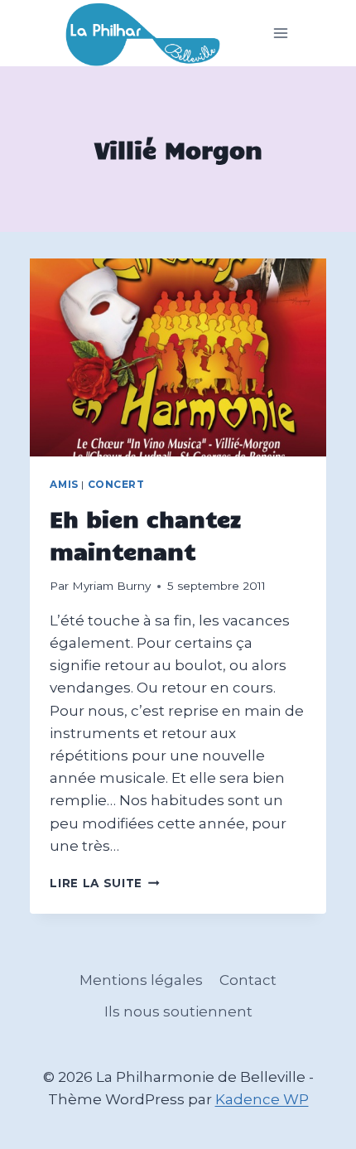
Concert (116, 484)
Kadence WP (262, 1099)
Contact (248, 980)
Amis (64, 484)
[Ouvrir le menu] (281, 33)
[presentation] (177, 357)
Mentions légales (141, 980)
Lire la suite (104, 883)
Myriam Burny (111, 585)
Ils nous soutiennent (178, 1011)
